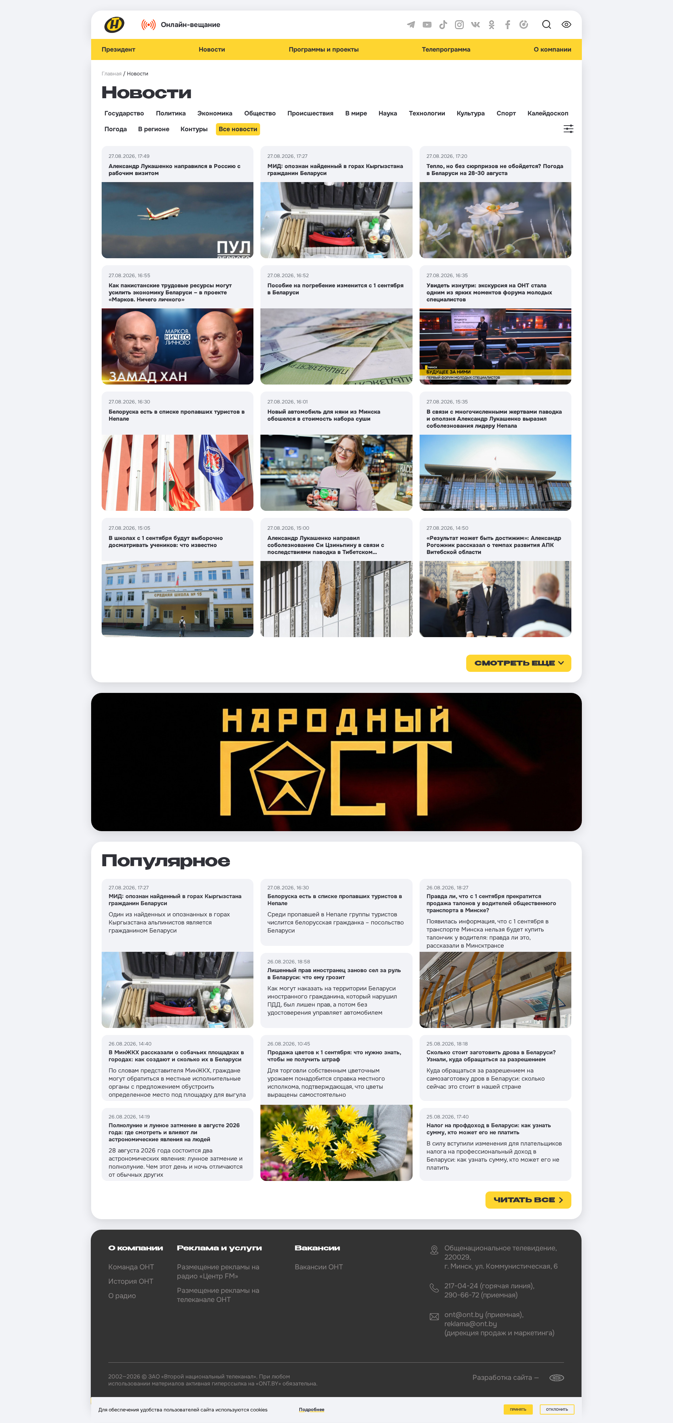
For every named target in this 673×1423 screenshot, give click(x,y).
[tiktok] (443, 24)
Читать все (524, 1200)
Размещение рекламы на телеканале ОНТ (218, 1295)
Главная (112, 73)
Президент (118, 49)
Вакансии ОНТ (319, 1267)
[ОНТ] (115, 25)
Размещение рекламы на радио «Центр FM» (218, 1272)
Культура (471, 113)
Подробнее (311, 1409)
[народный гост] (336, 762)
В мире (356, 113)
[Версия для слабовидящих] (566, 24)
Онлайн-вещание (190, 24)
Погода (115, 129)
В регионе (153, 129)
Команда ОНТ (131, 1267)
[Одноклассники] (491, 24)
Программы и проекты (324, 49)
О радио (122, 1295)
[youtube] (427, 24)
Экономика (214, 113)
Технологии (427, 113)
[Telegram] (411, 24)
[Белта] (552, 1378)
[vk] (475, 24)
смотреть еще (515, 663)
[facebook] (507, 24)
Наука (388, 113)
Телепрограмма (446, 49)
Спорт (506, 113)
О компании (552, 49)
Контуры (194, 129)
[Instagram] (459, 24)
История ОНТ (130, 1281)
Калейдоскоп (548, 113)
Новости (212, 49)
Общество (260, 113)
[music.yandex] (523, 24)
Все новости (238, 129)
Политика (171, 113)
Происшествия (310, 113)
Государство (124, 113)
